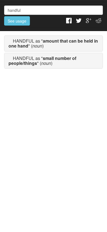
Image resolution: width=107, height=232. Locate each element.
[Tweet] (78, 20)
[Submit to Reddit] (98, 20)
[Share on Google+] (88, 20)
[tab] (53, 43)
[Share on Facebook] (68, 20)
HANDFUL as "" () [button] (53, 43)
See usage (17, 21)
